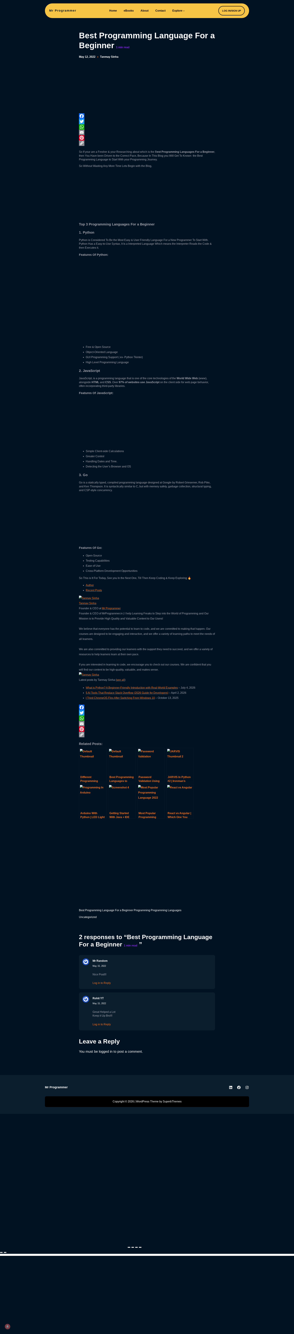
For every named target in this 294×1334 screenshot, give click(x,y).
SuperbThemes (172, 1101)
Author (90, 585)
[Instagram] (247, 1087)
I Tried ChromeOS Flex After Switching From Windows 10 (120, 697)
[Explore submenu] (184, 11)
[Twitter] (147, 121)
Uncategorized (88, 917)
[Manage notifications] (7, 1326)
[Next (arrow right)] (5, 1252)
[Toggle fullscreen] (132, 1247)
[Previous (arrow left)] (1, 1252)
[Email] (147, 132)
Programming (142, 910)
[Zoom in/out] (129, 1247)
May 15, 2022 (99, 966)
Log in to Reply (102, 983)
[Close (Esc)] (140, 1247)
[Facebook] (147, 116)
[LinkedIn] (231, 1087)
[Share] (136, 1247)
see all (121, 679)
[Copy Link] (147, 143)
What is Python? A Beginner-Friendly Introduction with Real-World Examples (132, 687)
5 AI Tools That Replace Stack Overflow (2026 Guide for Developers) (127, 692)
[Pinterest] (147, 137)
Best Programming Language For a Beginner (106, 910)
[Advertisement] (104, 86)
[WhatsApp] (147, 127)
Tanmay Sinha (109, 56)
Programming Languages (166, 910)
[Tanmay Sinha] (89, 598)
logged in (105, 1051)
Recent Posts (94, 590)
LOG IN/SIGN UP (231, 10)
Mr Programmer (62, 10)
